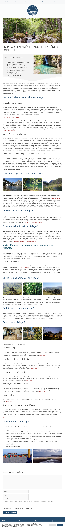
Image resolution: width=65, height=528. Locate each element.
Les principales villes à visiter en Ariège (17, 61)
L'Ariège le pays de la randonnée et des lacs (18, 62)
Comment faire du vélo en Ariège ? (16, 65)
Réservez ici (34, 368)
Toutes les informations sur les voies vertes (25, 241)
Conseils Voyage (34, 1)
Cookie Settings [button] (53, 524)
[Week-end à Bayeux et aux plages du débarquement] (47, 456)
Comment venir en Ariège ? (14, 75)
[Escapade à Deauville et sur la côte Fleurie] (17, 456)
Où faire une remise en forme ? (15, 72)
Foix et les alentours (11, 118)
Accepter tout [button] (60, 524)
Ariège (5, 467)
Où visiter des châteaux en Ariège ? (16, 70)
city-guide (24, 1)
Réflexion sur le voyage (46, 1)
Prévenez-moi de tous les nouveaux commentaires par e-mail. (19, 505)
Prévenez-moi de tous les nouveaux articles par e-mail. (18, 508)
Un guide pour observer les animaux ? (33, 222)
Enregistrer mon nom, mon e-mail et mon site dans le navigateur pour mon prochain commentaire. (29, 501)
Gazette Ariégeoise (55, 198)
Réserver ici (42, 355)
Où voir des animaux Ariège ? (14, 64)
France (16, 1)
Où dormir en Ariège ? (12, 74)
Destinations (8, 1)
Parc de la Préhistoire (24, 267)
